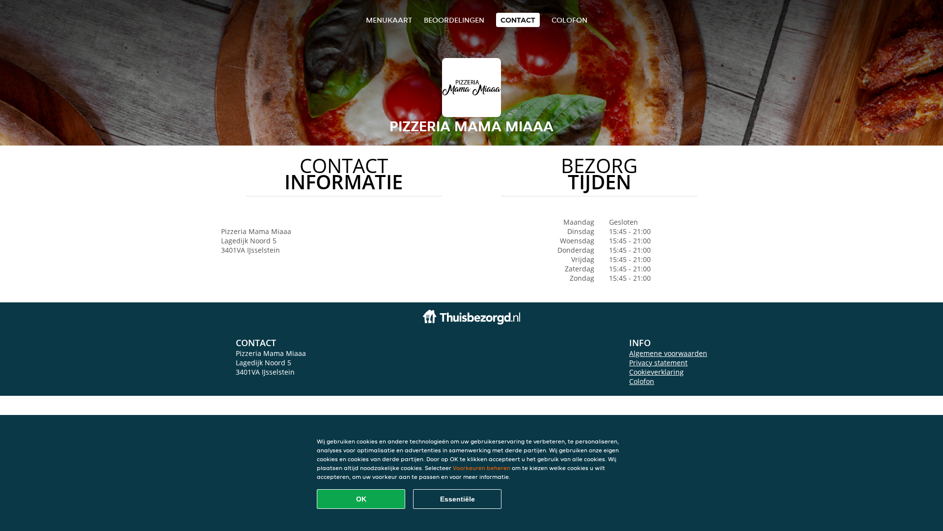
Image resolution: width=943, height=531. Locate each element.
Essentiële (457, 499)
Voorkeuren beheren (481, 468)
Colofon (641, 381)
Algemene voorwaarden (668, 353)
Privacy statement (658, 362)
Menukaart (389, 20)
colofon (569, 20)
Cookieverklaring (656, 372)
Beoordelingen (454, 20)
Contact (517, 20)
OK (361, 499)
